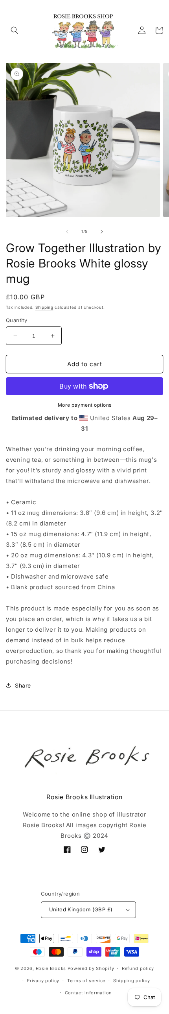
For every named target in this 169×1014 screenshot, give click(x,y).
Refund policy (138, 968)
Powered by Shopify (91, 968)
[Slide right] (101, 231)
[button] (14, 30)
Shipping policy (131, 980)
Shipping (44, 307)
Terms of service (86, 980)
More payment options (85, 405)
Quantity (16, 320)
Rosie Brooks (51, 968)
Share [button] (23, 685)
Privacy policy (43, 980)
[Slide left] (67, 231)
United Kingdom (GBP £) (81, 909)
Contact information (88, 993)
